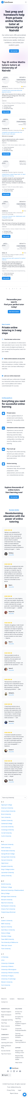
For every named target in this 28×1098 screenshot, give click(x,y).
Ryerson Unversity (6, 927)
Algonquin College (6, 805)
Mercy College (5, 893)
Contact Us (4, 1002)
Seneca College (5, 933)
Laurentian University (7, 872)
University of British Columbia (10, 972)
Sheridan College (6, 936)
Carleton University (7, 820)
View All (3, 988)
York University (5, 985)
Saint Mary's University (8, 930)
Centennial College (6, 823)
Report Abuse (14, 1093)
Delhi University (5, 847)
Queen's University (6, 920)
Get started (14, 51)
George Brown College (8, 854)
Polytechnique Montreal (8, 912)
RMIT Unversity (5, 924)
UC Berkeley (4, 957)
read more (4, 100)
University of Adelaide (7, 963)
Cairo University (6, 817)
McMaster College (6, 887)
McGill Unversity (6, 884)
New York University (7, 903)
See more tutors (14, 312)
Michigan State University (8, 896)
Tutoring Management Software (19, 1035)
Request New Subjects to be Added (19, 1057)
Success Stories (5, 1051)
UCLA (2, 960)
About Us (4, 999)
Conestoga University (7, 830)
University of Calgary (7, 976)
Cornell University (6, 833)
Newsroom (21, 999)
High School (4, 863)
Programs (4, 1029)
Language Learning (7, 1020)
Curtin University (6, 836)
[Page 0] (20, 288)
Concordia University (7, 827)
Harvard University (6, 860)
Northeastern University (8, 906)
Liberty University (6, 875)
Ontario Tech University (8, 909)
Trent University (6, 948)
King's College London (7, 869)
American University (7, 808)
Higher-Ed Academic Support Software (20, 1023)
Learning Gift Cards (7, 1042)
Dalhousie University (7, 844)
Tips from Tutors (6, 1054)
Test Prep (4, 1023)
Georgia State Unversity (8, 857)
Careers (12, 999)
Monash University (6, 899)
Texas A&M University (7, 939)
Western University (6, 982)
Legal (19, 1090)
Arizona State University (8, 811)
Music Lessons (5, 1026)
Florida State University (8, 851)
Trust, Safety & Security (14, 1087)
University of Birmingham (8, 969)
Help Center (18, 1062)
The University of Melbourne (9, 942)
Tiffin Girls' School (6, 945)
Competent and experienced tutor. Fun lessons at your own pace (12, 133)
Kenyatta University (7, 866)
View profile (6, 112)
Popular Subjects (6, 1012)
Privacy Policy (11, 1090)
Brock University (6, 814)
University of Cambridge (8, 979)
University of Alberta (7, 966)
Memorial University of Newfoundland (12, 890)
